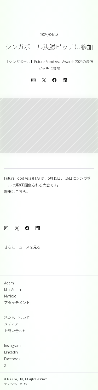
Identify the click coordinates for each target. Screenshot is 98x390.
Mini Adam (12, 289)
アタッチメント (17, 302)
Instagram (12, 345)
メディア (11, 324)
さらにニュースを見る (22, 246)
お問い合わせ (15, 330)
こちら (20, 191)
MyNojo (10, 295)
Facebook (12, 358)
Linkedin (11, 352)
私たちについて (17, 317)
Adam (9, 282)
